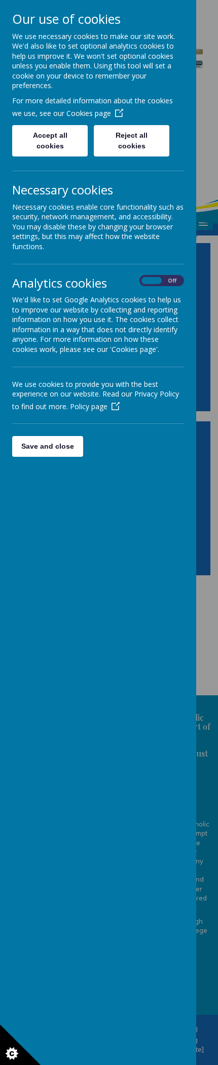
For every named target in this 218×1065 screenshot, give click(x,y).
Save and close (47, 446)
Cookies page (88, 113)
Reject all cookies (132, 140)
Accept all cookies (50, 140)
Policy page (88, 406)
